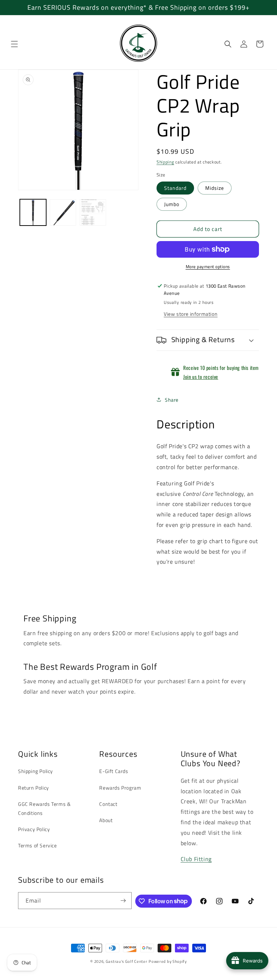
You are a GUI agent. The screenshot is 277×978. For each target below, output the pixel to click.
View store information (190, 314)
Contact (108, 804)
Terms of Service (37, 845)
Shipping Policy (35, 771)
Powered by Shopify (168, 961)
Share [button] (172, 399)
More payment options (208, 266)
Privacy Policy (34, 829)
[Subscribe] (123, 900)
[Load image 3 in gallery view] (93, 212)
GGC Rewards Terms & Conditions (44, 808)
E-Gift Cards (113, 771)
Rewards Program (120, 787)
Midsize (214, 188)
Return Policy (33, 787)
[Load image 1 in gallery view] (33, 212)
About (106, 820)
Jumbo (171, 204)
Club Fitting (196, 859)
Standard (175, 188)
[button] (14, 44)
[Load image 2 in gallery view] (63, 212)
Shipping (165, 161)
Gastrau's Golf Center (127, 961)
